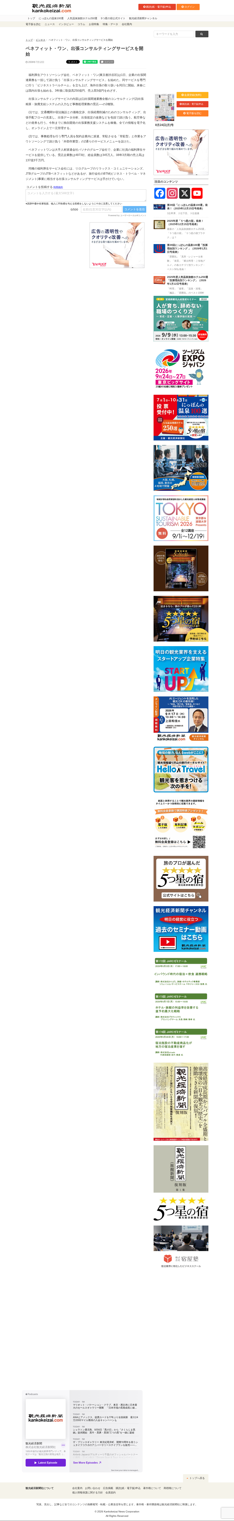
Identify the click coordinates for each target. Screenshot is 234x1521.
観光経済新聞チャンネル (143, 18)
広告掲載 (108, 1488)
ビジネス (40, 40)
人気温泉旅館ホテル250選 (82, 18)
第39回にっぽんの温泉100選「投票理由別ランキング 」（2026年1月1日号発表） (187, 248)
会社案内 (127, 24)
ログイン (189, 6)
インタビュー (66, 24)
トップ (31, 18)
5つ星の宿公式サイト (113, 18)
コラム (81, 24)
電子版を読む (33, 24)
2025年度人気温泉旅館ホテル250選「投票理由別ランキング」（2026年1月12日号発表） (187, 280)
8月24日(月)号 (164, 125)
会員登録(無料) (192, 94)
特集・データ (110, 24)
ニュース (50, 24)
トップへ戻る (197, 1478)
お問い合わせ (92, 1488)
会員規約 (110, 1492)
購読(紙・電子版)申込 (158, 6)
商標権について (173, 1488)
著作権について (152, 1488)
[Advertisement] (54, 245)
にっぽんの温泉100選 (51, 18)
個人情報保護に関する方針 (87, 1492)
